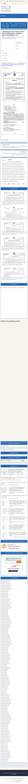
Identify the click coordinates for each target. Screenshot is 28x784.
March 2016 (3, 712)
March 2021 (3, 653)
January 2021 (4, 656)
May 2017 (3, 691)
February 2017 (4, 695)
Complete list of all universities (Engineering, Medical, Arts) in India (13, 496)
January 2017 (4, 697)
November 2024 (5, 585)
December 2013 (5, 754)
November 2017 (5, 681)
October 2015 (4, 720)
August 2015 (4, 723)
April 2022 (3, 633)
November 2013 (5, 756)
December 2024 (5, 583)
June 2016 (3, 708)
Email (20, 558)
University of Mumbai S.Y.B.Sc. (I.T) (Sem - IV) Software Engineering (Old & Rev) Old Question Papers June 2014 (17, 518)
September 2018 (5, 667)
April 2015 (3, 730)
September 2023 (5, 607)
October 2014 (4, 739)
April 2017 (3, 692)
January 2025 (4, 582)
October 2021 (4, 642)
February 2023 (4, 618)
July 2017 (3, 688)
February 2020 (4, 660)
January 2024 (4, 600)
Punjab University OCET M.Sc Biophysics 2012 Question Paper (13, 483)
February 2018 (4, 677)
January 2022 (4, 638)
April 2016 (3, 711)
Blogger (14, 774)
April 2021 (3, 652)
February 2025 (4, 580)
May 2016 (3, 709)
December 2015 (4, 717)
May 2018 (3, 672)
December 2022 (5, 621)
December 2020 (5, 658)
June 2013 (3, 761)
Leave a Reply (13, 38)
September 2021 (5, 644)
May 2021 (3, 650)
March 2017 (4, 694)
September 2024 (5, 588)
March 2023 (4, 616)
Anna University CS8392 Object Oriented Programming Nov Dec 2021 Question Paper (14, 478)
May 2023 (3, 613)
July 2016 (3, 706)
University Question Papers (15, 778)
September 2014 (5, 740)
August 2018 (4, 669)
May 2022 (3, 632)
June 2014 (3, 745)
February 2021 (4, 655)
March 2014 (4, 750)
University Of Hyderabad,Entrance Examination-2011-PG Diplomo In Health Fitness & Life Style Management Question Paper (16, 489)
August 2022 (4, 627)
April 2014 (3, 748)
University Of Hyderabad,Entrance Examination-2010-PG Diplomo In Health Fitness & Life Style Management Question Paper (16, 510)
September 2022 (5, 625)
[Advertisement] (8, 45)
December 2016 (5, 698)
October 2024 (4, 586)
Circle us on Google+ (14, 568)
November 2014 (5, 737)
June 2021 (3, 649)
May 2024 (3, 594)
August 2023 (4, 608)
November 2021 (5, 641)
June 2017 (3, 689)
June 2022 (3, 630)
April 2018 (3, 674)
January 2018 (4, 678)
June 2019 (3, 664)
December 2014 (5, 736)
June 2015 (3, 726)
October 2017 (4, 683)
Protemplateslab (19, 780)
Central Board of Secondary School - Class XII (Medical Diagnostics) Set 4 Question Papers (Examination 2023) (12, 264)
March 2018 (4, 675)
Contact (15, 1)
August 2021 (4, 646)
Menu (3, 15)
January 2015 (4, 734)
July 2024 (3, 591)
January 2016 (4, 716)
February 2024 (4, 599)
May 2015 (3, 728)
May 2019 (3, 666)
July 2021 (3, 647)
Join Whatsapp (4, 446)
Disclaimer (11, 1)
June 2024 (3, 593)
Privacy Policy (21, 1)
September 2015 (5, 722)
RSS (7, 559)
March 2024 (4, 597)
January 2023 (4, 619)
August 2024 (4, 590)
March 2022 (4, 635)
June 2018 (3, 670)
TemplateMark (18, 781)
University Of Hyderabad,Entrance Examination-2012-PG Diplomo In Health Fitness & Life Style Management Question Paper (16, 471)
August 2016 (4, 705)
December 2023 (5, 602)
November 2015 (4, 719)
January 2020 (4, 661)
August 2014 (4, 742)
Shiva (9, 159)
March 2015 (3, 731)
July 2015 (3, 725)
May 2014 (3, 747)
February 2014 (4, 751)
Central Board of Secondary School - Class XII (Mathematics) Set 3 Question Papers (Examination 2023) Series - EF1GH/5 (14, 219)
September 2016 (5, 703)
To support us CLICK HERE (7, 449)
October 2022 (4, 624)
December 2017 (5, 680)
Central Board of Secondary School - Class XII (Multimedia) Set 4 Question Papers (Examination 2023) (14, 234)
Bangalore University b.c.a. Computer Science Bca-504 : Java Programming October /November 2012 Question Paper (17, 534)
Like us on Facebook (15, 566)
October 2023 (4, 605)
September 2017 (5, 684)
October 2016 (4, 702)
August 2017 (4, 686)
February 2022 (4, 636)
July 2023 (3, 610)
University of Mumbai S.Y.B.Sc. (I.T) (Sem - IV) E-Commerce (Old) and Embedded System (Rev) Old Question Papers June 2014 (17, 526)
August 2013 (4, 759)
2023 (14, 37)
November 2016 (5, 700)
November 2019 (5, 663)
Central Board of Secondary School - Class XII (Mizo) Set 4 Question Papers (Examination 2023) (12, 279)
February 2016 (4, 714)
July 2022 (3, 628)
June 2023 (3, 611)
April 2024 (3, 596)
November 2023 (5, 604)
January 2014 (4, 753)
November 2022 (5, 622)
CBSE (16, 37)
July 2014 (3, 744)
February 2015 (4, 733)
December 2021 (5, 639)
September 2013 (5, 758)
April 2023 (3, 614)
